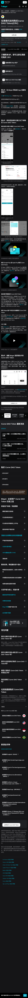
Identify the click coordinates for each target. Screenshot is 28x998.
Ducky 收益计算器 (7, 881)
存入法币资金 (9, 316)
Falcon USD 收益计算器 (8, 862)
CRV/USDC (5, 484)
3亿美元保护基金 (6, 546)
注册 (2, 95)
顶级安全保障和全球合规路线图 (11, 535)
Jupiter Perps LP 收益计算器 (9, 867)
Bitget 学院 (5, 607)
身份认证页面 (9, 106)
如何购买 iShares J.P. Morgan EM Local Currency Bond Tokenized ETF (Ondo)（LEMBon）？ (13, 813)
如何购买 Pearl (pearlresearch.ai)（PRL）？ (11, 796)
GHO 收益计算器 (7, 873)
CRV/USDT (5, 473)
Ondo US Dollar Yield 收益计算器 (10, 865)
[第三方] (7, 240)
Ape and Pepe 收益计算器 (9, 883)
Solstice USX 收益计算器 (8, 878)
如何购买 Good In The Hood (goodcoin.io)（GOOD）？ (13, 768)
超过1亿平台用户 (22, 389)
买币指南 (7, 11)
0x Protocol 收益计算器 (8, 859)
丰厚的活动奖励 (6, 600)
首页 (2, 11)
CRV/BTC (5, 479)
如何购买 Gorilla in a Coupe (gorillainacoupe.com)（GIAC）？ (11, 782)
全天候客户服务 (6, 613)
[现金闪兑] (23, 318)
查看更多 (3, 428)
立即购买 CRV (4, 44)
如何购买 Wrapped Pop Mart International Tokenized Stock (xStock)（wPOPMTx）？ (13, 804)
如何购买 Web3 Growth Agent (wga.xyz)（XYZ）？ (13, 760)
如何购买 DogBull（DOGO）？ (10, 754)
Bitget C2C (6, 326)
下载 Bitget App (7, 95)
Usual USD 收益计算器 (8, 875)
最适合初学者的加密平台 (9, 594)
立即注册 (14, 35)
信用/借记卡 (18, 129)
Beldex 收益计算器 (7, 870)
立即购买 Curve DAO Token (11, 825)
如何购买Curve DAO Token (16, 11)
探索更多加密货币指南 (6, 749)
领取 (25, 995)
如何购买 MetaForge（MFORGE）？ (12, 789)
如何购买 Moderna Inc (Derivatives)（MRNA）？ (12, 775)
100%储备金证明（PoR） (9, 552)
